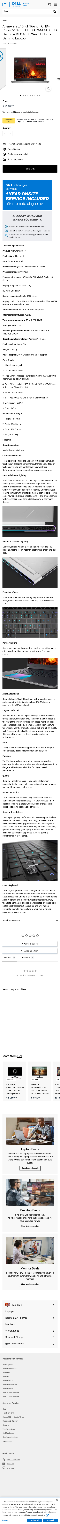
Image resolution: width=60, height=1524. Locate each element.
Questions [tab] (25, 957)
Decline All (35, 1520)
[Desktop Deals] (30, 1192)
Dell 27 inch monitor (10, 1397)
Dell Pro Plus (7, 1380)
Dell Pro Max (7, 1389)
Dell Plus (6, 1372)
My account (7, 1441)
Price (5, 101)
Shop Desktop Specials (30, 1226)
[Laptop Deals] (30, 1131)
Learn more (39, 121)
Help (4, 1409)
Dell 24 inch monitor (10, 1393)
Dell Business (8, 1433)
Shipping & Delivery (10, 1421)
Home (4, 21)
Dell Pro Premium (9, 1385)
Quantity (6, 128)
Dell (19, 1056)
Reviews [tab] (7, 957)
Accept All (50, 1520)
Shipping (16, 112)
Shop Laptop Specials (30, 1168)
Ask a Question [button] (31, 950)
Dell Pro (5, 1377)
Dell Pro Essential (9, 1369)
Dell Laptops (7, 1364)
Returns (5, 1425)
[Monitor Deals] (30, 1250)
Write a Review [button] (31, 943)
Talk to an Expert (9, 1429)
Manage (5, 1520)
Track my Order (8, 1413)
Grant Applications (10, 1437)
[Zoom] (48, 88)
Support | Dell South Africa (13, 1417)
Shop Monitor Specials (30, 1284)
